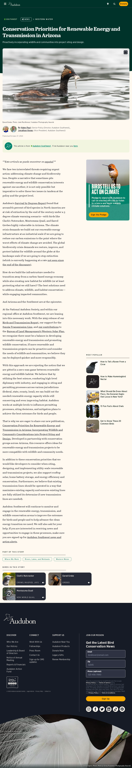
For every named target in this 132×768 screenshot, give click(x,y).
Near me (108, 4)
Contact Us (34, 655)
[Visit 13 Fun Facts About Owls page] (107, 411)
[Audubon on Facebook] (95, 709)
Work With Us (35, 642)
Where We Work (12, 559)
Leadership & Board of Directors (15, 651)
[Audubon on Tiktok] (115, 709)
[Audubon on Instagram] (88, 709)
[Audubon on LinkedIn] (109, 709)
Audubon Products (61, 646)
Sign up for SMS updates (36, 660)
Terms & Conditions (108, 693)
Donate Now (58, 650)
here (76, 146)
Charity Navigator (12, 682)
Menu (5, 3)
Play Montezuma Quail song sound (43, 597)
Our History (12, 646)
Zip (89, 661)
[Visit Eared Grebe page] (70, 579)
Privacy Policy (39, 691)
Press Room (34, 650)
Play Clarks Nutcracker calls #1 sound (43, 582)
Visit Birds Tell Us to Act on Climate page (107, 190)
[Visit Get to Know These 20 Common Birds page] (107, 426)
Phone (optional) (95, 671)
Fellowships (34, 646)
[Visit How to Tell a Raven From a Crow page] (107, 366)
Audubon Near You (61, 642)
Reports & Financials (16, 664)
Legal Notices (30, 691)
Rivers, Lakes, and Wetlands (37, 559)
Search (114, 3)
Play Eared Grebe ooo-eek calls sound (88, 582)
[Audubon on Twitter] (102, 709)
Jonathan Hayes (25, 130)
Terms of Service (104, 683)
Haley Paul (26, 127)
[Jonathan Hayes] (13, 129)
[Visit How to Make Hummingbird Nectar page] (107, 381)
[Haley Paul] (6, 129)
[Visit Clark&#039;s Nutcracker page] (24, 579)
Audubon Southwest (42, 146)
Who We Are (12, 642)
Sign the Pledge (98, 215)
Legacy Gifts (58, 655)
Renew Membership (61, 659)
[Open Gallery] (125, 52)
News (27, 19)
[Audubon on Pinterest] (122, 709)
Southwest (11, 19)
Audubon (14, 4)
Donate (123, 4)
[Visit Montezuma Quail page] (24, 593)
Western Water (44, 19)
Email (90, 652)
